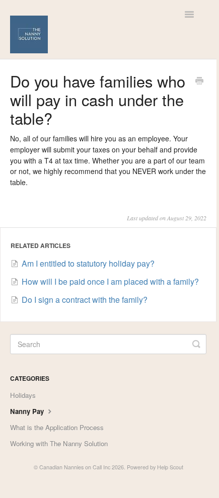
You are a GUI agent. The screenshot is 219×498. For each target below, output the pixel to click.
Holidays (23, 395)
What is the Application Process (57, 427)
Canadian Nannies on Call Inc (74, 467)
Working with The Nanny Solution (59, 443)
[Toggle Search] (196, 344)
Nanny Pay (28, 411)
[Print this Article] (199, 81)
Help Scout (170, 467)
